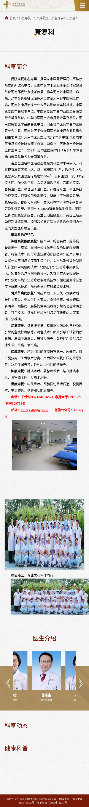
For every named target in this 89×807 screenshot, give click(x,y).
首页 (13, 18)
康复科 (73, 18)
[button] (8, 683)
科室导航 (25, 18)
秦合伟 (61, 695)
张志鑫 (27, 695)
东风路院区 (41, 18)
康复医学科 (59, 18)
